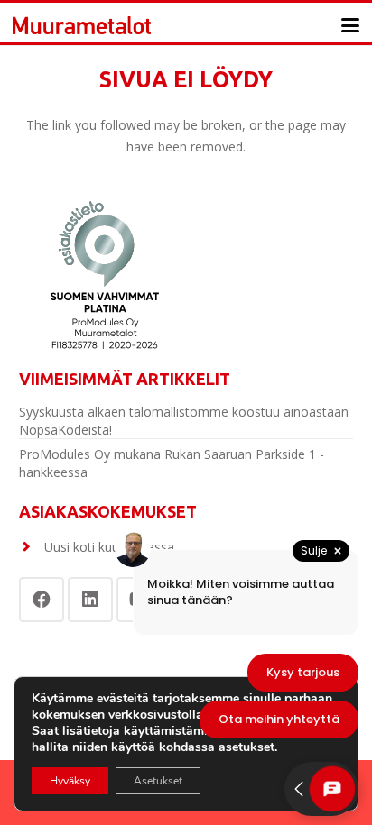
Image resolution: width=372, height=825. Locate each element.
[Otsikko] (82, 25)
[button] (350, 25)
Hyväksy (70, 781)
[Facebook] (41, 599)
